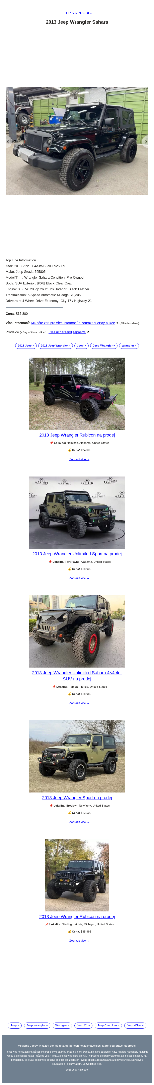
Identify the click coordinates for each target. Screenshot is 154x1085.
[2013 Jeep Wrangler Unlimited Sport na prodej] (77, 547)
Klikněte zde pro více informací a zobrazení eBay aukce (73, 323)
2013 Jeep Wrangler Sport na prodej (77, 797)
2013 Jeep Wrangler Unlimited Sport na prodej (77, 553)
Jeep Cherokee (107, 1025)
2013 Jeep (25, 345)
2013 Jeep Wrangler (54, 345)
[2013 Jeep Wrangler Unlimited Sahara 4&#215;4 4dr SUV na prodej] (77, 666)
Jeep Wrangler (102, 345)
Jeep (80, 345)
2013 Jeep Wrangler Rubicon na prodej (77, 435)
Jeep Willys (134, 1025)
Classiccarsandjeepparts (67, 332)
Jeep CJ (82, 1025)
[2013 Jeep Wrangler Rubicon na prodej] (77, 429)
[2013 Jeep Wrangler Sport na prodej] (77, 791)
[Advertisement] (77, 57)
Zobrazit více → (79, 459)
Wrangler (128, 345)
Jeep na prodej (77, 13)
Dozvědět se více (91, 1064)
